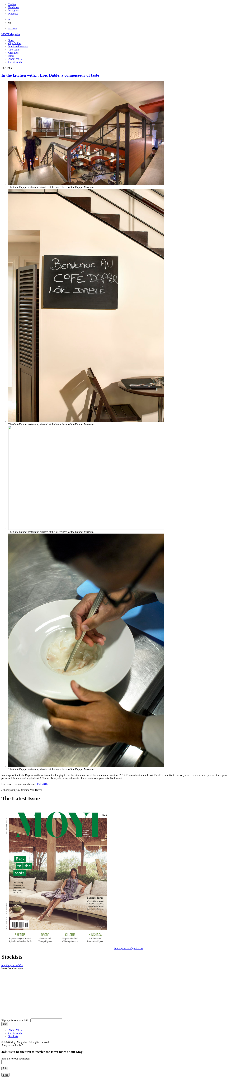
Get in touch (15, 62)
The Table (13, 49)
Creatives (13, 52)
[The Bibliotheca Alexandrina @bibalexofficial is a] (165, 985)
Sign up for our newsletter (15, 1020)
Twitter (12, 4)
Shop (11, 40)
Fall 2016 (42, 784)
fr (9, 19)
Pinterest (13, 13)
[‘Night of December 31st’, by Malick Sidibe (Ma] (118, 985)
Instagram (13, 10)
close (5, 1075)
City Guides (14, 43)
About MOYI (15, 58)
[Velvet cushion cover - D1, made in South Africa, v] (212, 985)
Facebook (13, 7)
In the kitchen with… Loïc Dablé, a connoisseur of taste (50, 75)
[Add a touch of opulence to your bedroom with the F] (71, 985)
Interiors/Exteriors (18, 46)
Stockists (13, 1036)
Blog (11, 55)
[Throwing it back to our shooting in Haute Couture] (24, 985)
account (12, 28)
